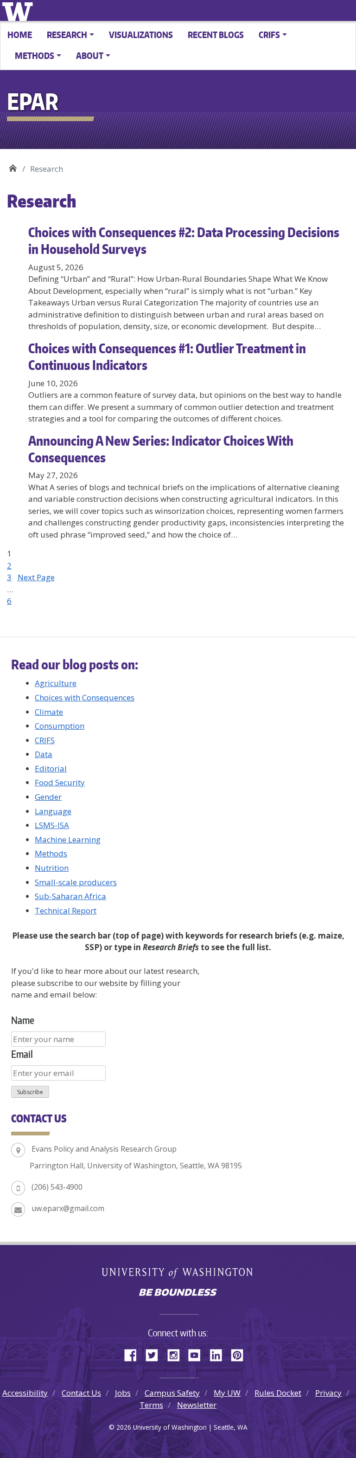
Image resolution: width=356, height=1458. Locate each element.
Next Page (36, 577)
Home (19, 34)
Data (43, 754)
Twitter (155, 1353)
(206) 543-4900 (57, 1187)
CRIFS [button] (269, 34)
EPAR (13, 165)
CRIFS (45, 740)
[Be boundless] (178, 1293)
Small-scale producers (76, 882)
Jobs (123, 1392)
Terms (151, 1405)
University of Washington (19, 10)
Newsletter (196, 1405)
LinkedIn (219, 1353)
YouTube (198, 1353)
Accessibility (25, 1392)
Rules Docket (277, 1392)
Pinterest (240, 1353)
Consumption (59, 725)
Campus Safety (172, 1392)
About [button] (89, 55)
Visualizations (141, 34)
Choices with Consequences (84, 697)
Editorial (51, 768)
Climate (49, 711)
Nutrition (52, 867)
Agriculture (55, 683)
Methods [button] (34, 55)
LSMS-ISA (52, 825)
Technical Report (65, 910)
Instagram (176, 1353)
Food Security (60, 782)
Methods (51, 853)
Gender (48, 796)
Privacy (328, 1392)
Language (53, 811)
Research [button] (67, 34)
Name (22, 1020)
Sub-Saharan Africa (70, 896)
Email (22, 1054)
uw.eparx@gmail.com (68, 1208)
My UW (227, 1392)
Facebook (134, 1353)
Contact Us (81, 1392)
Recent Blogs (216, 34)
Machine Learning (68, 839)
